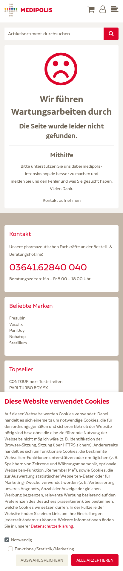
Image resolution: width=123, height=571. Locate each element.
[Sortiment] (115, 10)
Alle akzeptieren (94, 560)
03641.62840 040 (48, 267)
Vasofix (16, 324)
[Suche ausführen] (111, 34)
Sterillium (18, 342)
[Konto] (102, 10)
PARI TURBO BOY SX (28, 387)
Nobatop (17, 336)
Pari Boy (17, 330)
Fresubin (17, 318)
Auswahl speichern (42, 560)
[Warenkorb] (91, 10)
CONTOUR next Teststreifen (35, 381)
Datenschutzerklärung (52, 526)
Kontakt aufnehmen (62, 200)
